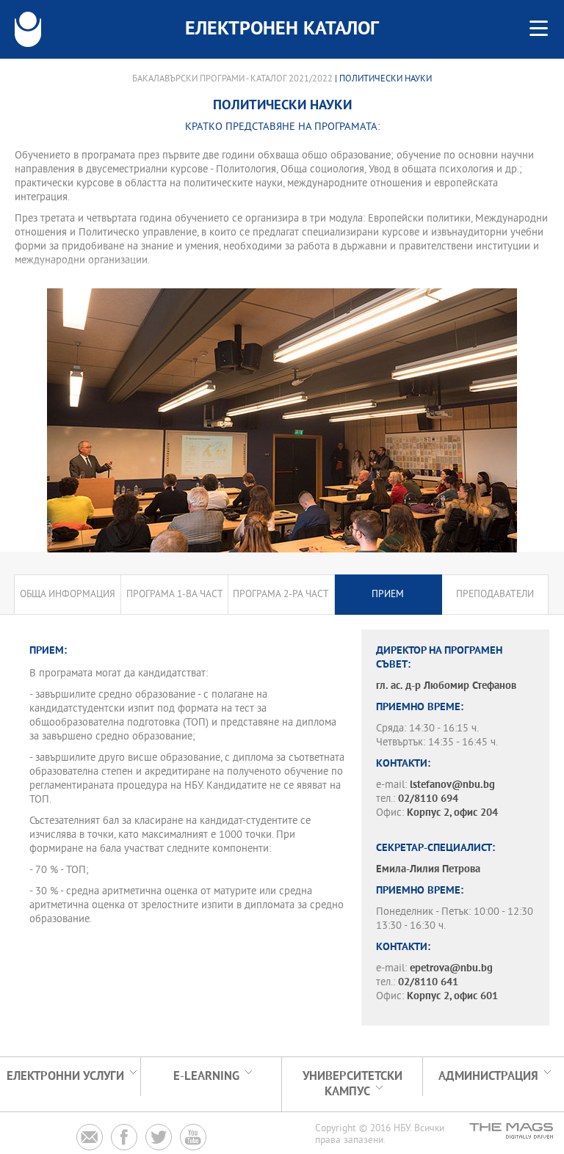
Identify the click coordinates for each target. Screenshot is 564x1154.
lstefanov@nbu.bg (452, 785)
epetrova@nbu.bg (451, 969)
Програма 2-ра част (281, 594)
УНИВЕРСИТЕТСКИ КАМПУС (352, 1084)
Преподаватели (495, 594)
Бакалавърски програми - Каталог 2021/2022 (232, 79)
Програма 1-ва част (174, 594)
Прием (388, 594)
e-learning (206, 1076)
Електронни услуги (65, 1076)
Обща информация (67, 594)
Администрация (488, 1076)
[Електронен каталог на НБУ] (28, 29)
